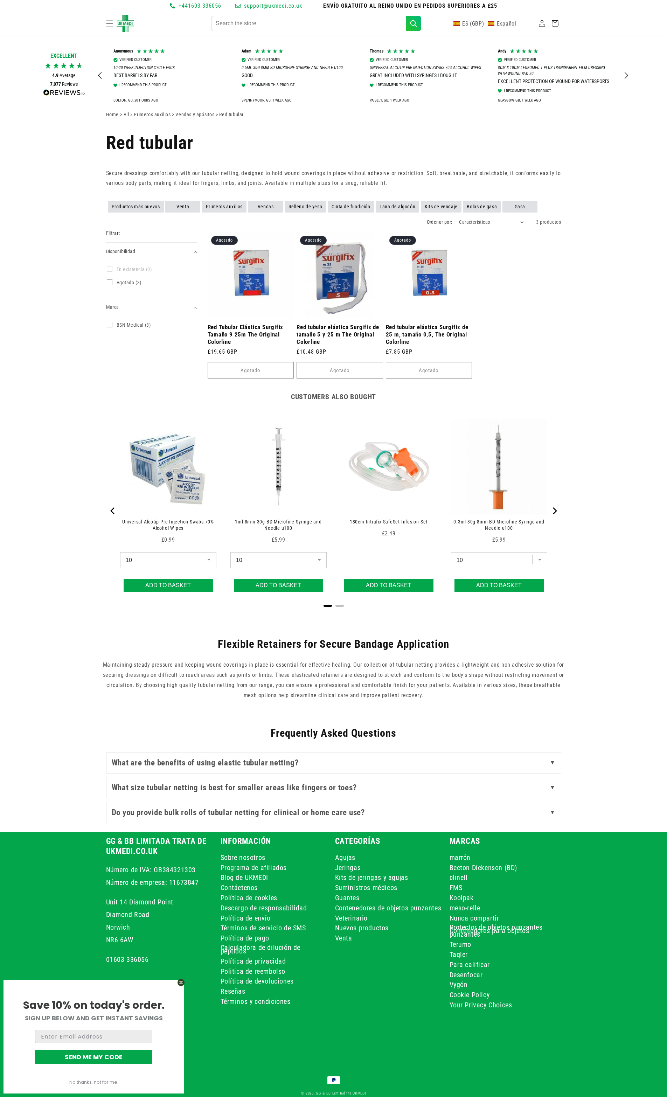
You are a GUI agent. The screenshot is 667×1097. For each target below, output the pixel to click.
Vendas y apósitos (195, 114)
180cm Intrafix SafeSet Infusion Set (389, 522)
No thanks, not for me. (93, 1082)
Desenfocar (466, 974)
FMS (456, 887)
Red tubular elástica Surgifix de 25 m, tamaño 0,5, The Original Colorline (427, 334)
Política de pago (245, 938)
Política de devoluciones (257, 981)
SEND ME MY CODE (94, 1057)
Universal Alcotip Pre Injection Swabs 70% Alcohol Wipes (168, 525)
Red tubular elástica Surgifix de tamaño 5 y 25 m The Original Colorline (338, 334)
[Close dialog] (181, 982)
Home (112, 114)
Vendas (266, 206)
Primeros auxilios (153, 114)
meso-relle (465, 907)
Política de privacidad (253, 960)
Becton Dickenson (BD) (483, 867)
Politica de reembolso (253, 970)
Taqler (459, 954)
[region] (363, 75)
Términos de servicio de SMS (263, 927)
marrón (460, 858)
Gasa (520, 206)
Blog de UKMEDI (244, 877)
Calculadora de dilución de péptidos (261, 949)
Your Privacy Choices (481, 1004)
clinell (459, 877)
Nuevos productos (362, 927)
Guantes (347, 897)
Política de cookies (249, 897)
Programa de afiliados (254, 867)
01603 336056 (127, 959)
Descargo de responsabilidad (264, 907)
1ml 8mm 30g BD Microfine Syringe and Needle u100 (278, 525)
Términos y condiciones (256, 1001)
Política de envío (246, 917)
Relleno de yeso (305, 206)
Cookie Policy (470, 994)
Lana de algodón (397, 206)
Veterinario (351, 917)
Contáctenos (239, 887)
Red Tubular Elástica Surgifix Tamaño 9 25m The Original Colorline (246, 334)
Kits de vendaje (441, 206)
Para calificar (470, 964)
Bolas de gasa (482, 206)
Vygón (459, 984)
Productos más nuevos (136, 206)
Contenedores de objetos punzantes (388, 907)
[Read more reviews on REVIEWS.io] (64, 94)
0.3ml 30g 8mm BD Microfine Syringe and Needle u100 (498, 525)
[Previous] (113, 511)
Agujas (345, 858)
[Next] (554, 511)
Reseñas (233, 991)
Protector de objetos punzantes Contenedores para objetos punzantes (496, 931)
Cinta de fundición (351, 206)
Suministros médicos (366, 887)
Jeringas (348, 867)
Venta (182, 206)
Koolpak (462, 897)
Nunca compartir (474, 917)
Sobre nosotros (243, 858)
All (127, 114)
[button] (109, 23)
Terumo (461, 944)
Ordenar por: (439, 222)
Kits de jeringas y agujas (371, 877)
